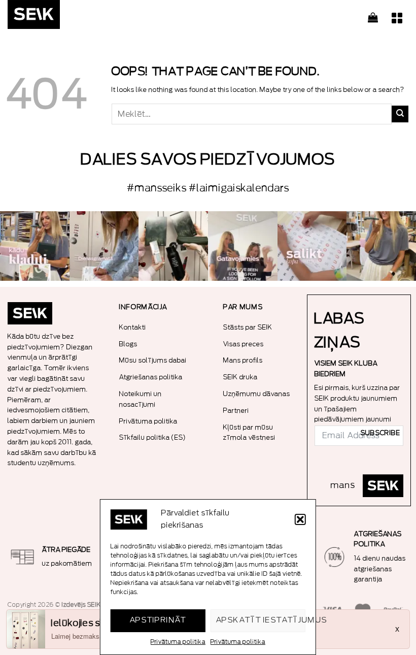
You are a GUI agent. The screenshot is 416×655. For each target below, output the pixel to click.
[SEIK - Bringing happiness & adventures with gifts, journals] (58, 17)
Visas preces (243, 344)
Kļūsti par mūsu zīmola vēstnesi (249, 432)
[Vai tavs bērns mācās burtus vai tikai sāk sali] (312, 246)
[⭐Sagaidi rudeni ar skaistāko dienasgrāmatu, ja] (173, 246)
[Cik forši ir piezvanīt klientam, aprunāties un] (35, 246)
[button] (300, 519)
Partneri (236, 410)
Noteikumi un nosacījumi (140, 399)
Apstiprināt (158, 620)
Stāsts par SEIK (247, 327)
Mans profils (243, 360)
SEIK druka (240, 377)
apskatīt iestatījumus (260, 620)
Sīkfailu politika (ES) (152, 437)
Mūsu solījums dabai (153, 360)
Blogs (128, 344)
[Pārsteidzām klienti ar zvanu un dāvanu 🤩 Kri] (381, 246)
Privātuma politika (178, 642)
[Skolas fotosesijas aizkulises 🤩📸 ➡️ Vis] (243, 246)
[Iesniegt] (400, 114)
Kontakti (132, 327)
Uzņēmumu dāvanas (256, 393)
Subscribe (380, 433)
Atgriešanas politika (151, 377)
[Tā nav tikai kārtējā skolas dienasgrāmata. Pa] (104, 246)
